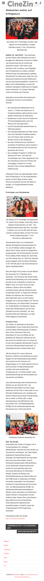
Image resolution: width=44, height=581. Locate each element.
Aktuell (6, 541)
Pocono (26, 574)
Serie (6, 562)
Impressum (33, 574)
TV (5, 566)
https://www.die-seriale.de (15, 519)
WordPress (17, 574)
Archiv (6, 545)
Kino (5, 558)
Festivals (7, 550)
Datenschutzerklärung (22, 577)
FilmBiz (6, 554)
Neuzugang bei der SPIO (27, 532)
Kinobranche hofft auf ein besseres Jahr (21, 527)
